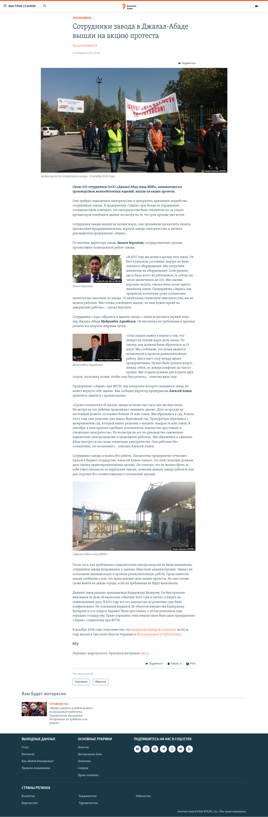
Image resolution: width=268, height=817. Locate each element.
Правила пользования (36, 768)
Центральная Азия (90, 754)
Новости (83, 747)
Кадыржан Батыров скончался (153, 630)
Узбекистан (143, 796)
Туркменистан (58, 704)
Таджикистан (88, 796)
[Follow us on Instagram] (146, 748)
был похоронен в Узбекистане (159, 634)
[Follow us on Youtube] (137, 748)
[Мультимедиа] (256, 6)
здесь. (145, 653)
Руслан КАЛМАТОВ (85, 45)
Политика (84, 761)
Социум (83, 768)
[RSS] (189, 748)
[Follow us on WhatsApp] (172, 748)
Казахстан (28, 796)
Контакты (28, 754)
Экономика (82, 18)
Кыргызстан (30, 803)
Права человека (88, 775)
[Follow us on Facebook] (154, 748)
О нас (25, 747)
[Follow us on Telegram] (163, 748)
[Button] (186, 63)
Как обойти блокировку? (38, 761)
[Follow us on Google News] (180, 748)
